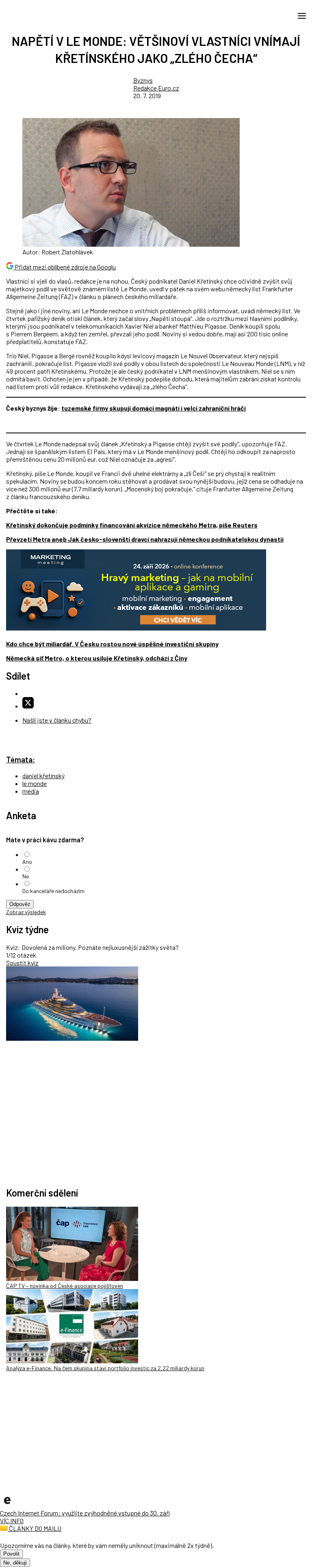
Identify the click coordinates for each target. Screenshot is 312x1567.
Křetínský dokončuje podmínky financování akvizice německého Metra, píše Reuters (132, 525)
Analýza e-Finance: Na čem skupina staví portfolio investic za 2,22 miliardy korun (105, 1368)
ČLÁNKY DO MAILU (34, 1528)
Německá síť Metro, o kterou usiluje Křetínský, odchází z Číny (96, 658)
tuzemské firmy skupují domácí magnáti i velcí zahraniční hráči (153, 408)
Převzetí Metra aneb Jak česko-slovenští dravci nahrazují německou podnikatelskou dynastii (145, 539)
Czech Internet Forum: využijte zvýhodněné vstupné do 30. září (85, 1513)
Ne (25, 876)
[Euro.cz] (7, 1505)
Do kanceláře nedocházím (53, 890)
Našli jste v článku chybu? (56, 720)
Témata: (20, 759)
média (30, 791)
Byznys (143, 80)
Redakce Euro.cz (156, 88)
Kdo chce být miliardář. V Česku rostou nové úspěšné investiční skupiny (112, 644)
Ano (27, 861)
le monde (34, 783)
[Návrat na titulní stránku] (42, 15)
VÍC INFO (12, 1520)
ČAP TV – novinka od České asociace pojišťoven (64, 1285)
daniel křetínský (43, 775)
